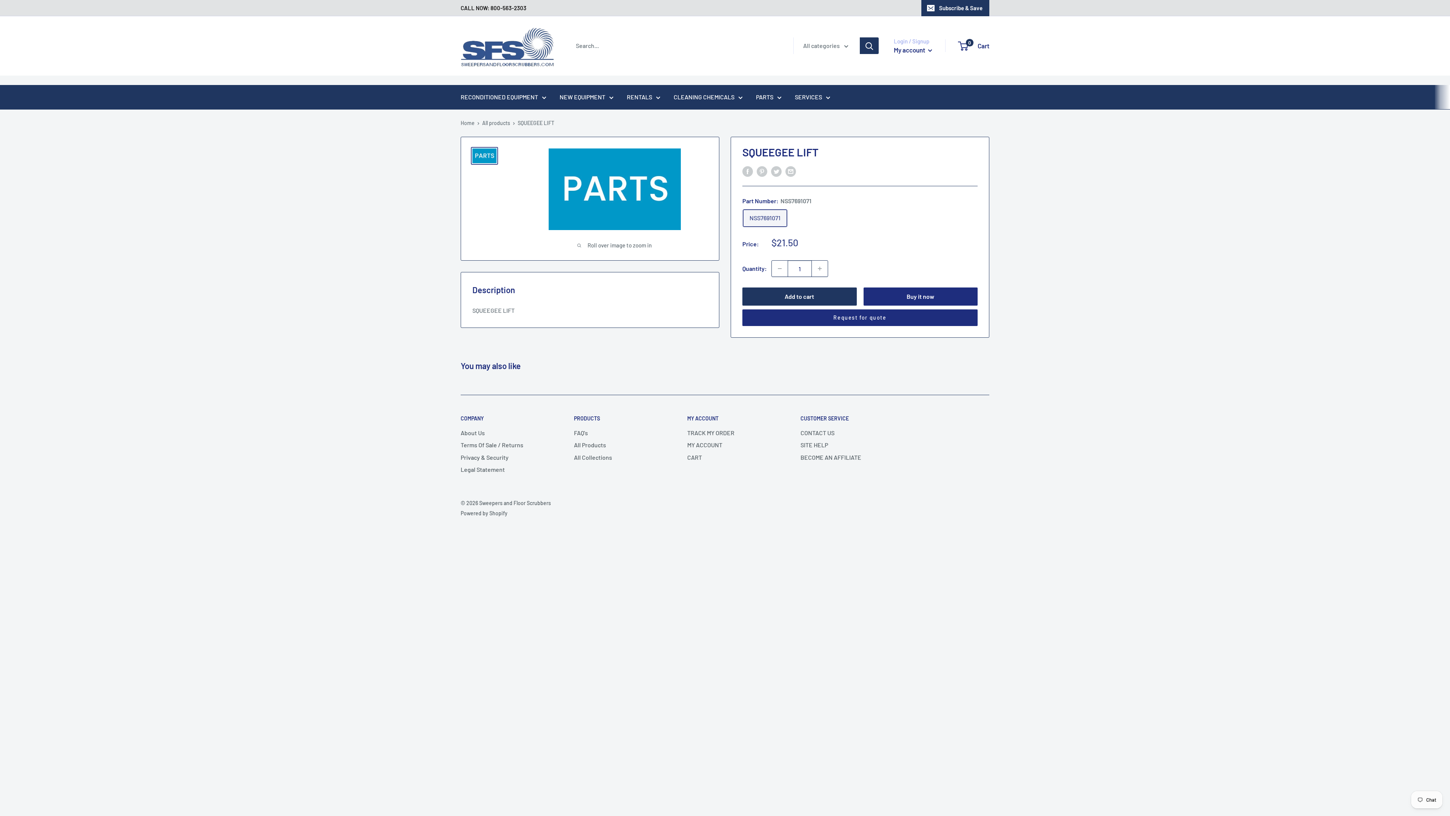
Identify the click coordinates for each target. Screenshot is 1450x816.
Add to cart (799, 296)
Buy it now (920, 296)
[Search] (869, 45)
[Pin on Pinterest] (762, 171)
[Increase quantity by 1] (820, 269)
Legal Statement (483, 469)
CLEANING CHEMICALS (704, 96)
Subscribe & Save (961, 8)
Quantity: (754, 268)
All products (496, 123)
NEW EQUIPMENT (582, 96)
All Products (590, 444)
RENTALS (639, 96)
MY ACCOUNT (704, 444)
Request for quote (859, 317)
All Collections (593, 457)
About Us (473, 432)
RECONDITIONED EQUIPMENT (499, 96)
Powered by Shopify (484, 513)
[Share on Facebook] (747, 171)
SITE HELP (814, 444)
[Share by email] (790, 171)
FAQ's (581, 432)
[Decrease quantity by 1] (780, 269)
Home (468, 123)
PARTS (764, 96)
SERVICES (808, 96)
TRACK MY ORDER (710, 432)
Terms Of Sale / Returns (492, 444)
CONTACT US (818, 432)
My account (910, 50)
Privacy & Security (485, 457)
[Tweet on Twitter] (776, 171)
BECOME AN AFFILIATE (831, 457)
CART (694, 457)
